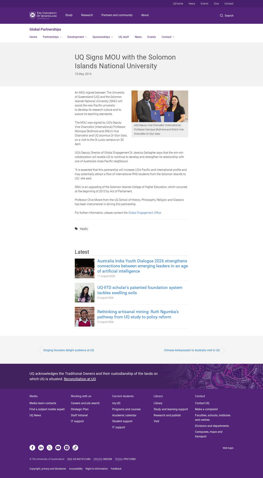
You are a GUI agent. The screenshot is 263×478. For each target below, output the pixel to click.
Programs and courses (126, 409)
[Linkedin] (41, 447)
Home (33, 37)
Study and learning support (171, 409)
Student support (122, 421)
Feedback (116, 468)
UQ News (35, 415)
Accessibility (76, 468)
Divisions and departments (212, 426)
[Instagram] (67, 447)
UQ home (178, 3)
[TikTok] (75, 447)
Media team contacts (43, 403)
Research (87, 15)
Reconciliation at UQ (80, 379)
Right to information (97, 468)
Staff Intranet (79, 415)
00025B (107, 459)
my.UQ (116, 403)
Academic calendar (124, 415)
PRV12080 (130, 459)
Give (216, 3)
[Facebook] (32, 447)
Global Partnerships (45, 29)
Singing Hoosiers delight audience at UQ (68, 350)
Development (75, 37)
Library (158, 403)
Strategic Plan (80, 409)
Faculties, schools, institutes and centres (212, 418)
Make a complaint (206, 409)
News (192, 3)
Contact (229, 3)
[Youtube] (58, 447)
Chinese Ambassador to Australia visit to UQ (192, 350)
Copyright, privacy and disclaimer (48, 468)
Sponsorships (101, 37)
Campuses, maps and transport (208, 434)
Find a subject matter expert (47, 409)
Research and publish (167, 415)
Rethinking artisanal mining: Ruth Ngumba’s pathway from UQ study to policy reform (138, 314)
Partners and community (117, 15)
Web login (228, 448)
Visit (156, 421)
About (145, 15)
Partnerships (51, 37)
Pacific (84, 228)
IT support (77, 421)
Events (204, 3)
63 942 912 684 (82, 459)
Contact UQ (202, 403)
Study (69, 15)
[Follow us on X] (49, 447)
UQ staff (123, 37)
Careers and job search (85, 403)
